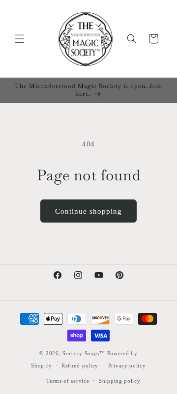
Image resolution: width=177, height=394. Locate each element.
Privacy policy (127, 365)
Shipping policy (120, 381)
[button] (19, 39)
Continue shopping (88, 211)
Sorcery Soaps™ (83, 353)
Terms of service (67, 381)
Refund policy (79, 365)
